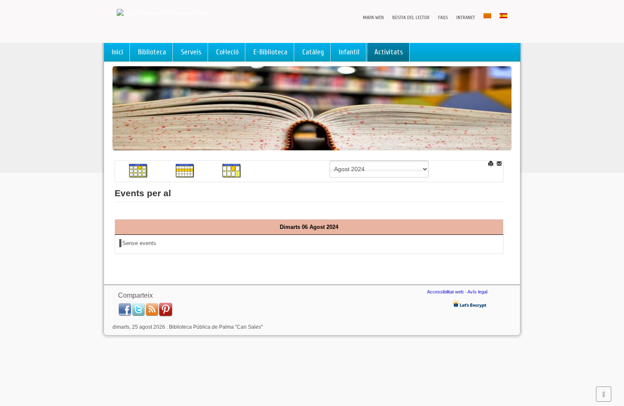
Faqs (443, 17)
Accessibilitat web (445, 291)
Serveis (191, 52)
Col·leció (227, 52)
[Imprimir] (491, 163)
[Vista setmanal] (185, 170)
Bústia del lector (411, 17)
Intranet (465, 17)
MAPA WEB (373, 17)
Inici (117, 52)
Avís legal (477, 291)
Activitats (388, 52)
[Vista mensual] (138, 170)
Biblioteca (152, 52)
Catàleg (313, 52)
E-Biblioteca (270, 52)
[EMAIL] (499, 163)
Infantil (349, 52)
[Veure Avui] (231, 170)
